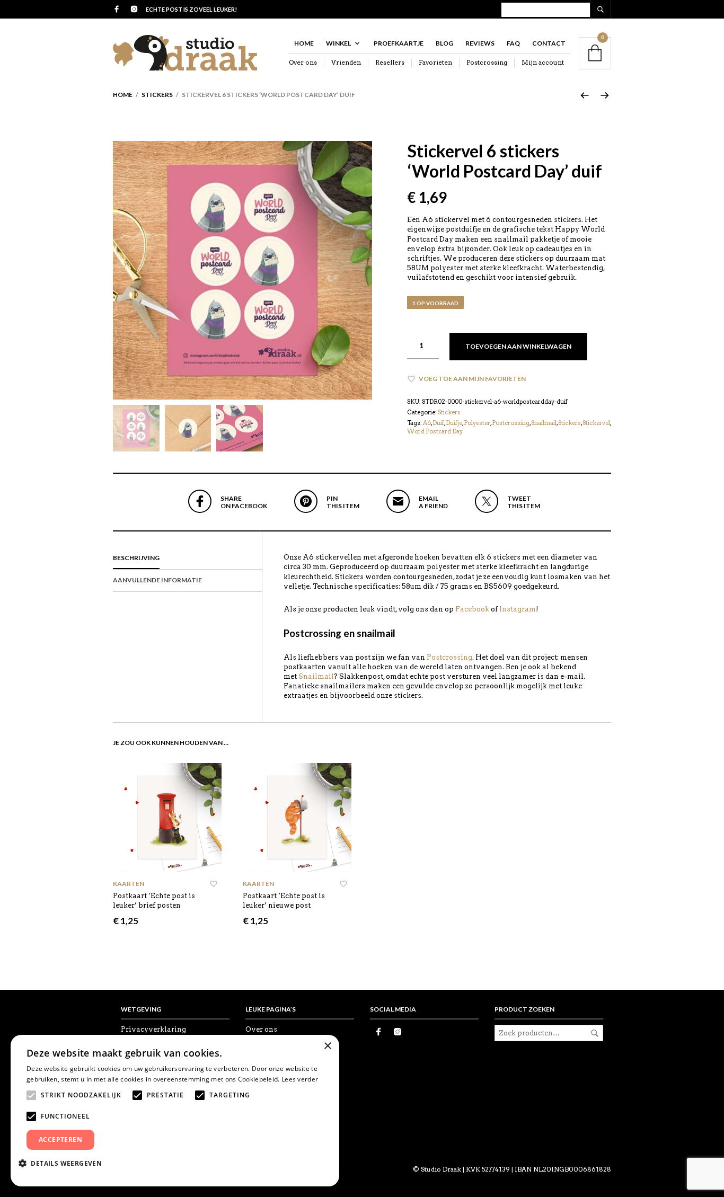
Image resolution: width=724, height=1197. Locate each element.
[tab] (187, 558)
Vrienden (346, 62)
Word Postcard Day (435, 431)
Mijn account (543, 62)
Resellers (389, 62)
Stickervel (596, 423)
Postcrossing (486, 62)
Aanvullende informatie (157, 580)
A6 (427, 423)
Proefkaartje (398, 43)
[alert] (175, 1110)
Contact (549, 43)
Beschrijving (136, 558)
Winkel (338, 43)
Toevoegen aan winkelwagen (518, 346)
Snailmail (544, 423)
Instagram (517, 609)
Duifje (454, 423)
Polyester (477, 423)
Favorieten (435, 62)
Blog (444, 43)
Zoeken (594, 1033)
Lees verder (299, 1079)
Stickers (157, 95)
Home (304, 43)
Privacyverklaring (153, 1029)
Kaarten (128, 884)
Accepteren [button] (60, 1139)
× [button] (327, 1046)
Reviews (480, 43)
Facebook (472, 609)
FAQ (513, 43)
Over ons (303, 62)
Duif (438, 423)
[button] (64, 1163)
